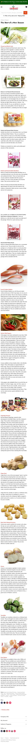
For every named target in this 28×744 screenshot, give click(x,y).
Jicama (8, 694)
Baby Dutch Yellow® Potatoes (10, 692)
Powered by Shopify (5, 741)
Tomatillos (6, 696)
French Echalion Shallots (20, 693)
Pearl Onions (12, 694)
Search (2, 738)
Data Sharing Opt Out (14, 738)
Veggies (10, 696)
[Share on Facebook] (2, 703)
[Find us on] (10, 702)
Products (7, 738)
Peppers (7, 695)
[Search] (25, 12)
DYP (5, 693)
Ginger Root (3, 694)
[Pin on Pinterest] (7, 703)
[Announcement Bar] (14, 2)
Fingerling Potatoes (10, 693)
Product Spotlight (13, 695)
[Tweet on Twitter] (4, 703)
